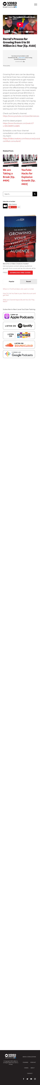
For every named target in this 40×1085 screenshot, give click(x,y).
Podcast (33, 1062)
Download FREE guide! (20, 272)
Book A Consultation (29, 1056)
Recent (28, 281)
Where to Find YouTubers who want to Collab (18, 289)
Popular (11, 281)
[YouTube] (31, 1079)
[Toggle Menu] (35, 4)
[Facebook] (23, 1079)
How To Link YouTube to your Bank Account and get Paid (19, 294)
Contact (29, 1073)
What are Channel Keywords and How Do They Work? (18, 300)
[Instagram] (35, 1079)
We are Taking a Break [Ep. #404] (9, 175)
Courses (25, 1062)
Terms (16, 1062)
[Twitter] (27, 1079)
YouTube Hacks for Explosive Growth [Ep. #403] (28, 177)
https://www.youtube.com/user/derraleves (21, 116)
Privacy (11, 1064)
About (32, 1068)
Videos (26, 1068)
